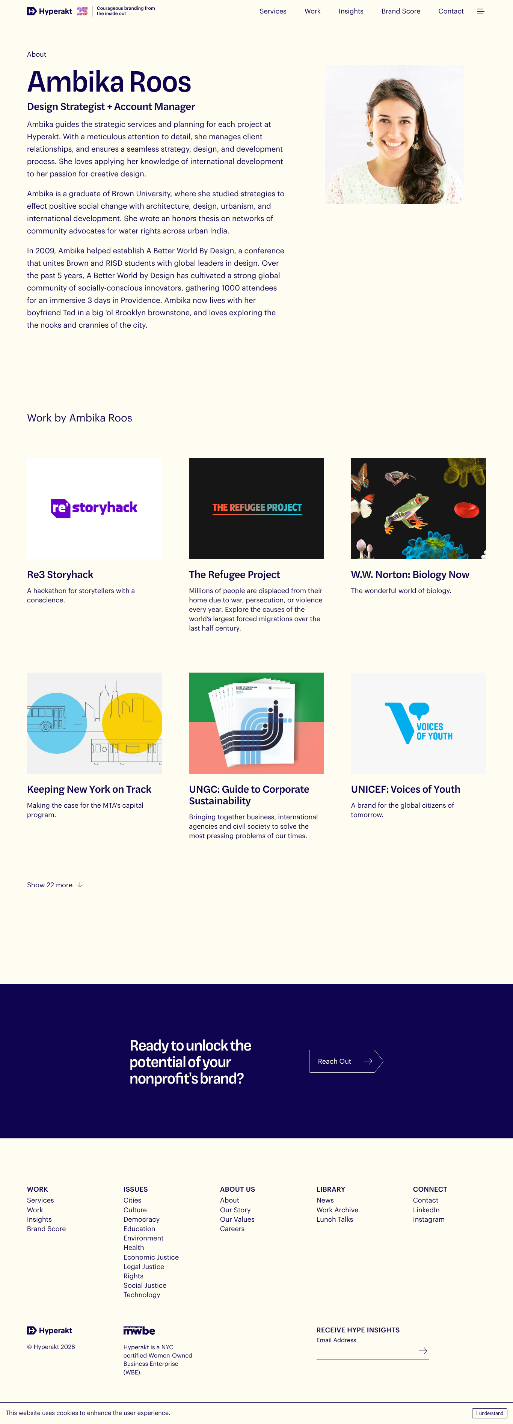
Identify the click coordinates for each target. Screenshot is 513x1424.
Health (134, 1247)
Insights (351, 11)
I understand (489, 1413)
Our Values (237, 1219)
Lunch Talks (335, 1219)
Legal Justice (144, 1266)
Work (313, 11)
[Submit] (422, 1351)
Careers (232, 1228)
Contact (451, 11)
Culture (135, 1210)
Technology (142, 1294)
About (36, 54)
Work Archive (338, 1210)
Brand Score (401, 11)
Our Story (235, 1210)
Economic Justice (151, 1257)
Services (273, 11)
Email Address (336, 1340)
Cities (133, 1200)
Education (139, 1228)
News (325, 1200)
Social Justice (145, 1285)
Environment (144, 1238)
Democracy (142, 1219)
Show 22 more (49, 885)
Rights (133, 1276)
